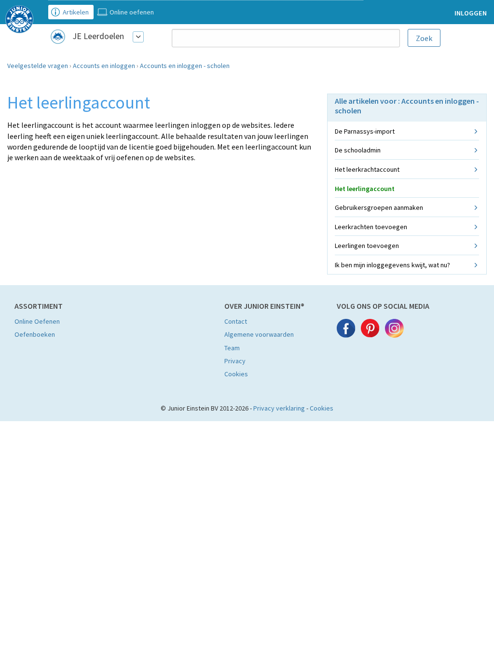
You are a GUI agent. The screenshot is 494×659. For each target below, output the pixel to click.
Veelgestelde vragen (37, 65)
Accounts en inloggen (104, 65)
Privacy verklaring (279, 408)
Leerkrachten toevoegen (371, 226)
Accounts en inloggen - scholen (185, 65)
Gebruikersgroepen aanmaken (379, 207)
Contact (235, 321)
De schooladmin (358, 150)
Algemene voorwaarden (259, 334)
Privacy (235, 361)
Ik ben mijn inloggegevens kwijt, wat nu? (392, 265)
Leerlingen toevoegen (367, 245)
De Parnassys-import (365, 131)
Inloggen (470, 13)
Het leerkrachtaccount (367, 169)
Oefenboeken (34, 334)
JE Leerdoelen (98, 35)
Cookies (236, 374)
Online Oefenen (37, 321)
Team (232, 347)
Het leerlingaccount (365, 188)
